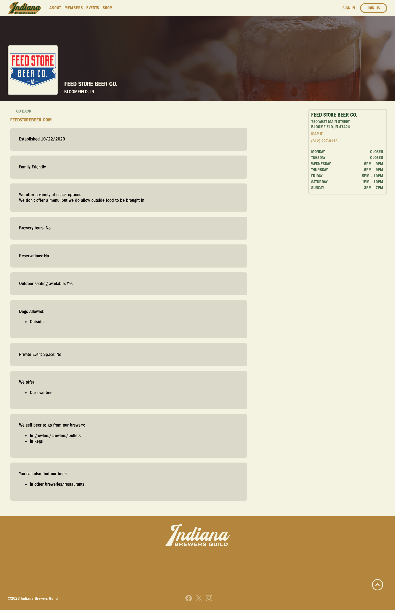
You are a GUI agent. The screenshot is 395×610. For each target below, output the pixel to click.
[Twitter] (199, 598)
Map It (316, 133)
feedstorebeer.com (31, 120)
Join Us (373, 8)
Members (73, 7)
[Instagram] (209, 598)
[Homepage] (24, 8)
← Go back (21, 111)
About (55, 7)
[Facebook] (188, 598)
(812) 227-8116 (324, 141)
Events (92, 7)
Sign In (348, 8)
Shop (107, 7)
